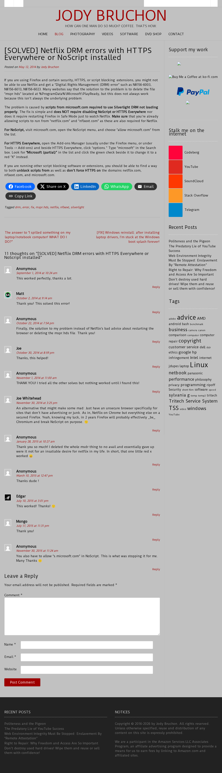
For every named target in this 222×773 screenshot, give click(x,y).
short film (188, 389)
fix (32, 207)
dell (202, 347)
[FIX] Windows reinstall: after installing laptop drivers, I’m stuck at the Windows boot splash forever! (128, 237)
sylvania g (179, 395)
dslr (208, 347)
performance (181, 379)
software (201, 389)
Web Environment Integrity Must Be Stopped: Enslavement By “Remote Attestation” (193, 260)
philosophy (203, 380)
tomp (194, 395)
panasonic (195, 373)
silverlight (77, 207)
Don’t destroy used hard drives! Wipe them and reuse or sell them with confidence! (192, 284)
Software (129, 34)
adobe (172, 318)
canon (201, 330)
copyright (190, 341)
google (185, 352)
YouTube (174, 414)
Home (43, 34)
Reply (156, 287)
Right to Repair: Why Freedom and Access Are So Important (51, 743)
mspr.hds (42, 207)
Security (175, 389)
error (25, 207)
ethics (173, 352)
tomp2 (202, 395)
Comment (13, 595)
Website (10, 669)
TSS (174, 408)
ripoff (211, 385)
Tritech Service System (193, 401)
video (183, 409)
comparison (177, 335)
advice (186, 317)
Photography (82, 34)
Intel (194, 357)
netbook (178, 372)
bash (185, 324)
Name (10, 644)
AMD (201, 318)
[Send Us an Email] (9, 3)
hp (194, 352)
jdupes (174, 366)
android (175, 324)
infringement (179, 358)
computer (193, 335)
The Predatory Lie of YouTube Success (34, 729)
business (178, 329)
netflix (54, 207)
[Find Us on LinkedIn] (18, 3)
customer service (184, 347)
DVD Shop (153, 34)
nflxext (64, 207)
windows (196, 408)
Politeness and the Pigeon (189, 241)
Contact (176, 34)
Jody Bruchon (111, 16)
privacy (174, 385)
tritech (212, 395)
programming (193, 385)
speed (212, 389)
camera (192, 330)
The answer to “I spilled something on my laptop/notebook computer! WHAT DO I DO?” (37, 237)
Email (10, 657)
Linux (199, 365)
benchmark (196, 324)
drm (18, 207)
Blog (59, 34)
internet (205, 358)
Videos (107, 34)
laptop (184, 366)
